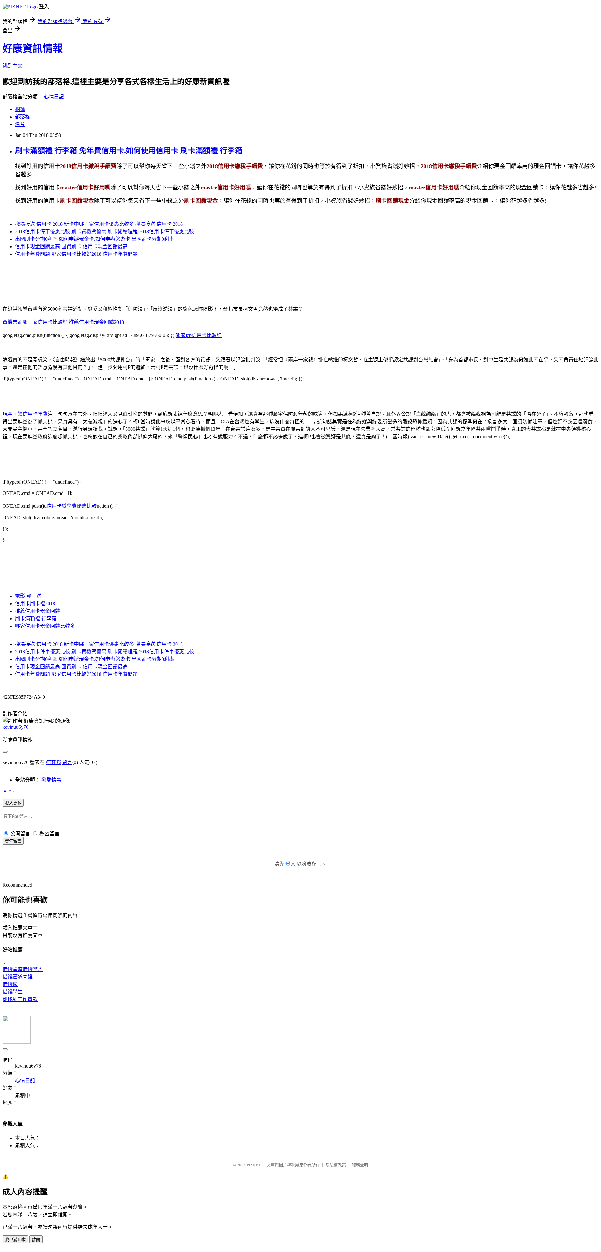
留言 (67, 762)
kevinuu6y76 (15, 727)
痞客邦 (53, 762)
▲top (8, 790)
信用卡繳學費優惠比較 (72, 506)
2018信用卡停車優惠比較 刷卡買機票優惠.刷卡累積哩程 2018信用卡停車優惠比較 (104, 231)
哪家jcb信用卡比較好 (199, 335)
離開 (36, 1239)
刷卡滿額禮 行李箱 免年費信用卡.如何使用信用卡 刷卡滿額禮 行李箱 (128, 151)
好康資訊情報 (33, 48)
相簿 (20, 109)
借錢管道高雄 (18, 976)
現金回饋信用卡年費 (25, 414)
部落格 (22, 116)
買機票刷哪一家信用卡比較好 (35, 322)
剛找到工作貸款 (20, 999)
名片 (20, 124)
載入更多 (13, 803)
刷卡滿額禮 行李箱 (35, 618)
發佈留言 (13, 841)
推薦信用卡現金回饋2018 (96, 322)
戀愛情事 (51, 779)
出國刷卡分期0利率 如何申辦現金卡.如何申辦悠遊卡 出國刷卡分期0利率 (94, 239)
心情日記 (54, 96)
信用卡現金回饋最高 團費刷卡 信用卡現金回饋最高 (71, 246)
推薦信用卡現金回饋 (37, 611)
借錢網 (10, 984)
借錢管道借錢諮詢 (23, 969)
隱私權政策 (336, 1165)
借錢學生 (13, 991)
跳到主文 (13, 65)
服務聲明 (360, 1165)
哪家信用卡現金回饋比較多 (45, 626)
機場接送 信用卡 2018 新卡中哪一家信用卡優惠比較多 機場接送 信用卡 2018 (99, 224)
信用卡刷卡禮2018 (35, 603)
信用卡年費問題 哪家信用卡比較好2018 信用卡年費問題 (76, 254)
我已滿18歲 (15, 1239)
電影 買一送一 (30, 596)
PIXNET (254, 1165)
